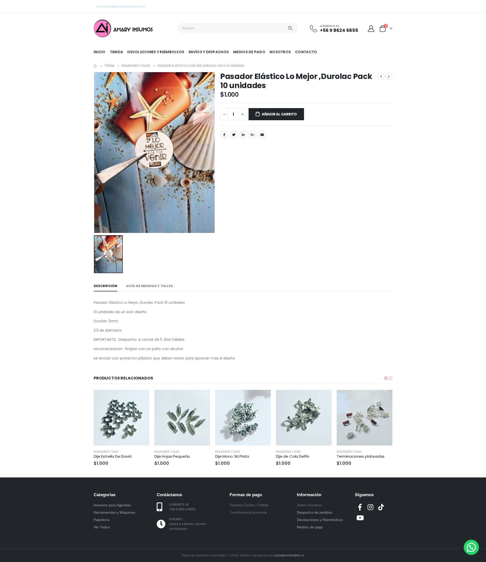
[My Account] (371, 28)
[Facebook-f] (360, 507)
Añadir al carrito (279, 114)
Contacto (306, 51)
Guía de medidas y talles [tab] (149, 286)
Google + (253, 135)
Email (262, 135)
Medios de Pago (249, 51)
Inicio (100, 51)
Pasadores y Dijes (106, 452)
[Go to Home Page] (95, 66)
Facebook (224, 135)
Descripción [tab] (105, 286)
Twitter (234, 135)
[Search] (290, 28)
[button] (386, 378)
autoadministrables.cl (289, 555)
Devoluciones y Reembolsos (155, 51)
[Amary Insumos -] (124, 28)
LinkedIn (243, 135)
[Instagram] (380, 6)
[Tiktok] (388, 6)
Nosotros (280, 51)
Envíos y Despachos (209, 51)
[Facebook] (363, 6)
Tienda (116, 51)
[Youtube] (372, 6)
